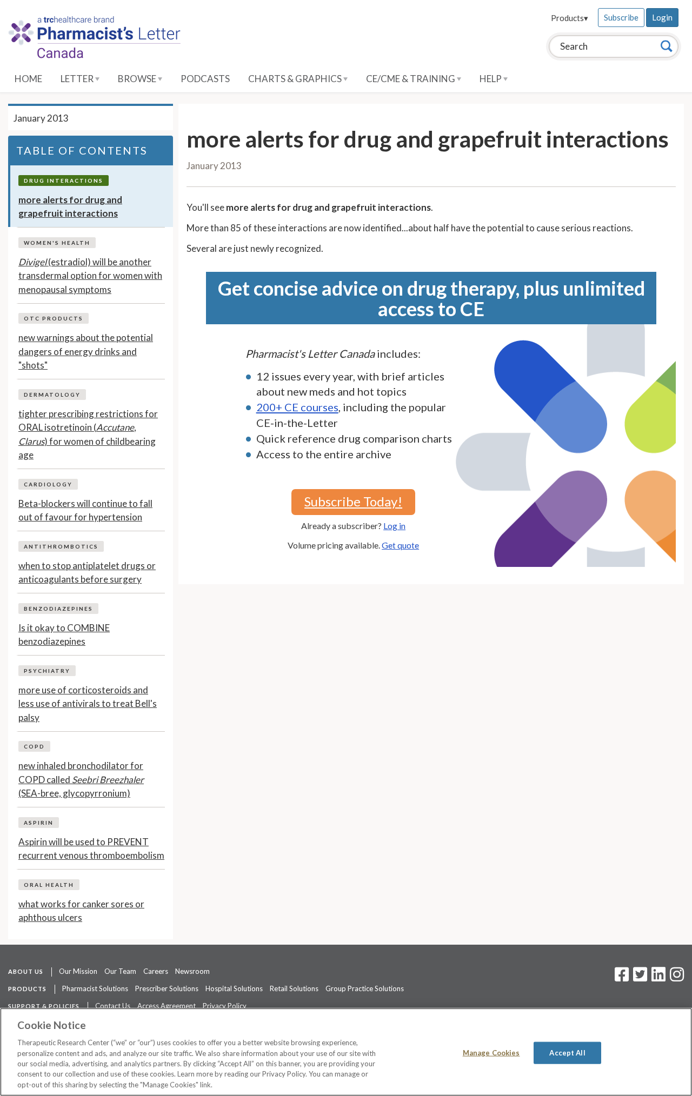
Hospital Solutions (234, 988)
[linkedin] (658, 977)
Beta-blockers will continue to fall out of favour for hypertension (85, 510)
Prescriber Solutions (166, 988)
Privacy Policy (225, 1005)
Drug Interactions (63, 180)
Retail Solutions (294, 988)
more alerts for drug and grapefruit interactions (70, 206)
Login (662, 17)
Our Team (120, 971)
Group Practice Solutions (364, 988)
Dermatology (52, 394)
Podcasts (205, 78)
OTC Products (53, 318)
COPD (34, 746)
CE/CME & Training (411, 78)
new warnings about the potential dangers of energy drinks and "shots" (85, 351)
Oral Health (49, 884)
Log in (394, 525)
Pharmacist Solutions (95, 988)
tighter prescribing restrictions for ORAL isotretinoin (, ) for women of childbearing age (88, 434)
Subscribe (621, 17)
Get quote (400, 545)
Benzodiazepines (58, 608)
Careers (155, 971)
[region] (346, 1052)
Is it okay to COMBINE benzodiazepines (64, 634)
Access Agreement (166, 1005)
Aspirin (39, 822)
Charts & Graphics (295, 78)
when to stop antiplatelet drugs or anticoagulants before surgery (87, 572)
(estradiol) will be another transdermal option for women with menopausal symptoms (90, 275)
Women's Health (57, 242)
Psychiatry (47, 670)
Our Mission (78, 971)
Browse (138, 78)
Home (28, 78)
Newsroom (192, 971)
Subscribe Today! (353, 501)
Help (491, 78)
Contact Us (112, 1005)
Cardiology (48, 484)
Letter (78, 78)
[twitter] (638, 977)
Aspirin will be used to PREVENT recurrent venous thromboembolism (91, 848)
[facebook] (622, 977)
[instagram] (677, 977)
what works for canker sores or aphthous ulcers (81, 911)
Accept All (567, 1052)
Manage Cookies (491, 1052)
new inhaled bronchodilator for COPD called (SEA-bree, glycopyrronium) (81, 779)
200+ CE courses (297, 406)
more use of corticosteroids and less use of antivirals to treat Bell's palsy (87, 703)
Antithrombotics (61, 546)
